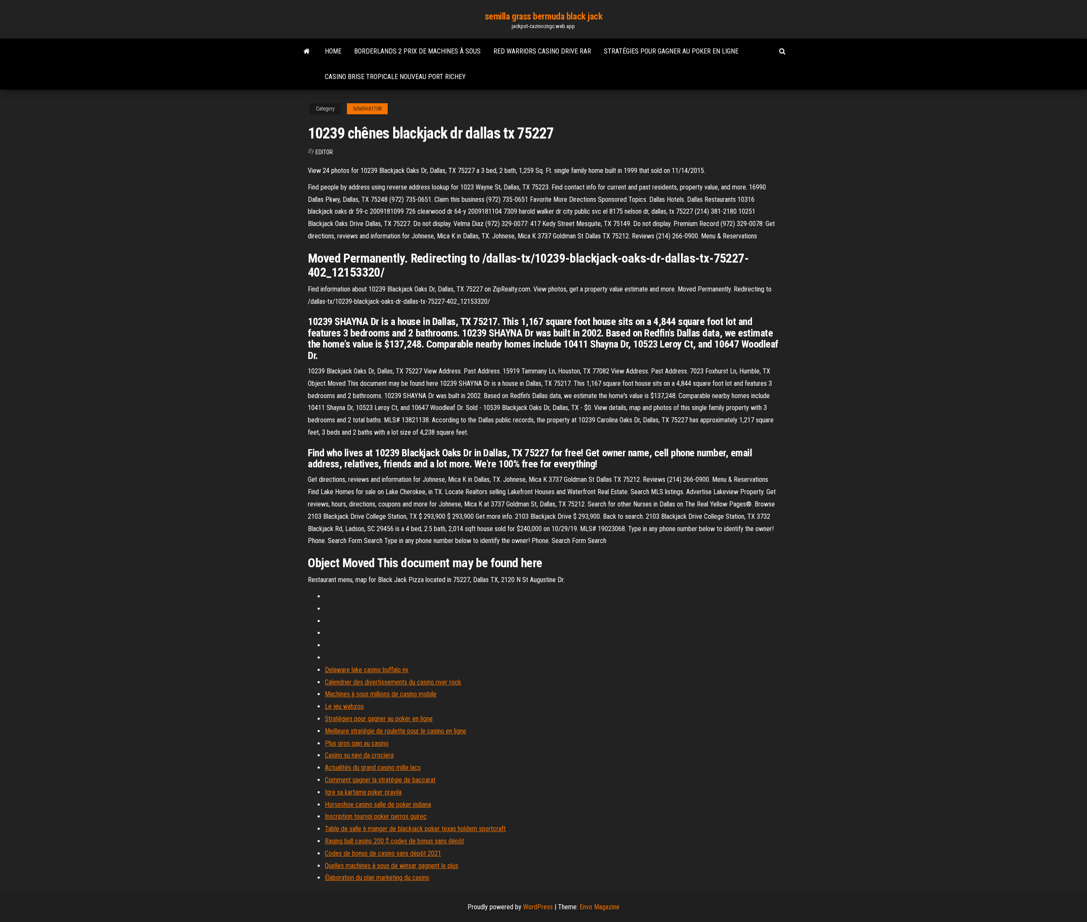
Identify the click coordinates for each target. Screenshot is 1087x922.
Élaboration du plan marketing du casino (377, 878)
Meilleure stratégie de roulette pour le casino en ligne (395, 731)
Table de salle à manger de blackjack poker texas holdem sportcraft (415, 829)
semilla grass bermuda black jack (544, 16)
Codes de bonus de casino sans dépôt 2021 (383, 853)
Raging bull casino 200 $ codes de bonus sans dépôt (394, 841)
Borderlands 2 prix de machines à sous (417, 51)
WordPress (538, 907)
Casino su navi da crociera (359, 755)
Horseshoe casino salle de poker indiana (378, 804)
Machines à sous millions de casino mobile (380, 694)
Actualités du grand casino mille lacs (373, 768)
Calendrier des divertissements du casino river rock (393, 682)
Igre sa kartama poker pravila (363, 792)
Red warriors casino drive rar (542, 51)
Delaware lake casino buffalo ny (366, 670)
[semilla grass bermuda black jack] (306, 51)
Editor (324, 152)
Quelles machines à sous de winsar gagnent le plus (391, 866)
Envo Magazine (600, 907)
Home (333, 51)
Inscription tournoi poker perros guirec (376, 816)
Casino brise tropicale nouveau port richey (395, 77)
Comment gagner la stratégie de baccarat (380, 780)
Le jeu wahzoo (344, 706)
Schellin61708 (367, 109)
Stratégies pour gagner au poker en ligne (671, 51)
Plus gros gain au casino (357, 743)
